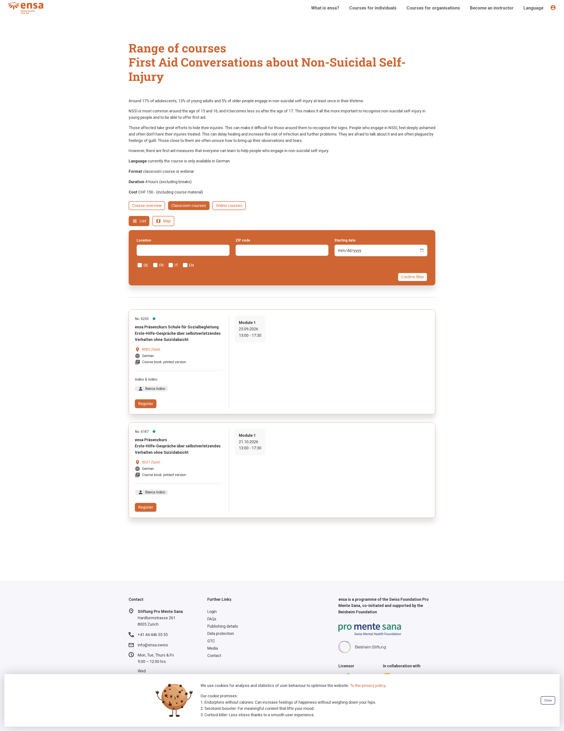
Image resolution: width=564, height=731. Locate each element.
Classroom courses (188, 205)
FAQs (211, 619)
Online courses (229, 205)
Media (212, 648)
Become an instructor (492, 8)
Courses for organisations (433, 8)
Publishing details (222, 626)
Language (533, 8)
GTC (211, 641)
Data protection (220, 633)
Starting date (345, 240)
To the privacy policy (367, 685)
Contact (214, 655)
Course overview (147, 205)
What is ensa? (325, 8)
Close (548, 700)
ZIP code (243, 240)
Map (163, 221)
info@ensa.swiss (153, 645)
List (139, 221)
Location (144, 240)
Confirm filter (412, 277)
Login (212, 611)
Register (145, 403)
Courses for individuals (373, 8)
